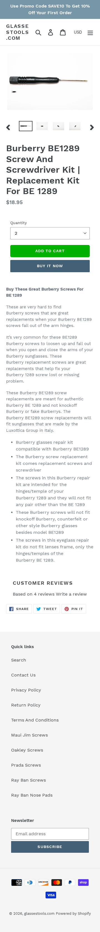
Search (18, 660)
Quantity (18, 222)
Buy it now (50, 266)
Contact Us (23, 675)
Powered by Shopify (73, 913)
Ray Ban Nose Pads (31, 795)
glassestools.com (17, 32)
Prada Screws (26, 765)
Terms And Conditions (35, 720)
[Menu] (90, 32)
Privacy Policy (26, 690)
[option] (26, 127)
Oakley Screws (27, 750)
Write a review (71, 594)
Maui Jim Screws (29, 735)
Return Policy (26, 705)
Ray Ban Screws (28, 780)
